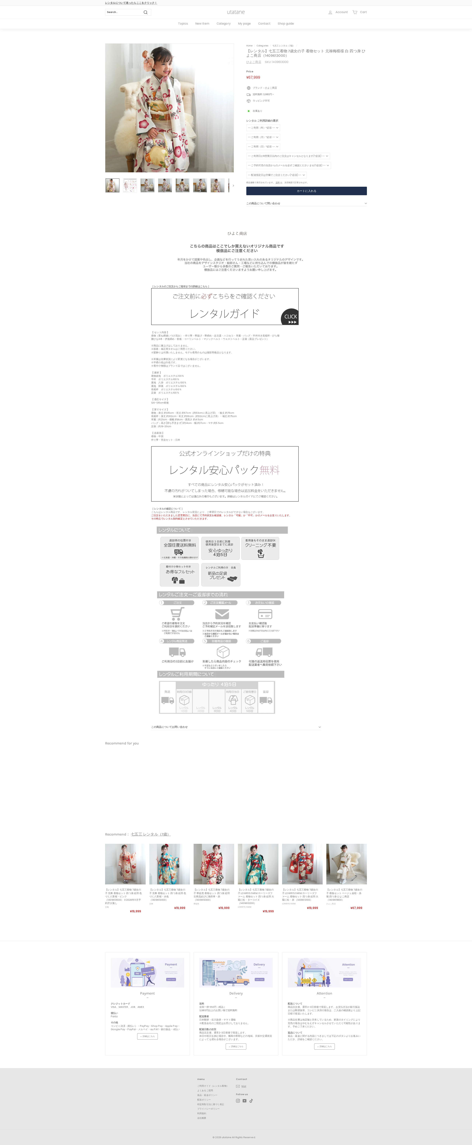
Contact (264, 23)
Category (224, 23)
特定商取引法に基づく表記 (210, 1104)
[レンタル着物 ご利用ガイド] (225, 324)
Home (249, 45)
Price (249, 71)
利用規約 (201, 1113)
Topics (183, 23)
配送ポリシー (204, 1099)
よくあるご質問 (205, 1090)
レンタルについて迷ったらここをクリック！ (131, 3)
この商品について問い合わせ (263, 203)
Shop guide (286, 23)
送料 (278, 182)
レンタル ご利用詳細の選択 (262, 120)
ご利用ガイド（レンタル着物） (213, 1085)
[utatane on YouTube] (245, 1101)
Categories (262, 45)
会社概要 (201, 1118)
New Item (202, 23)
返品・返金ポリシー (207, 1095)
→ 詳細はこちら (147, 1036)
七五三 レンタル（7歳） (284, 45)
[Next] (231, 185)
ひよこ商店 (253, 62)
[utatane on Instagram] (238, 1101)
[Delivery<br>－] (236, 972)
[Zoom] (169, 108)
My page (244, 23)
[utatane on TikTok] (251, 1101)
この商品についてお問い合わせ (169, 727)
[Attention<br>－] (324, 972)
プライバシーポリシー (208, 1108)
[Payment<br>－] (147, 972)
